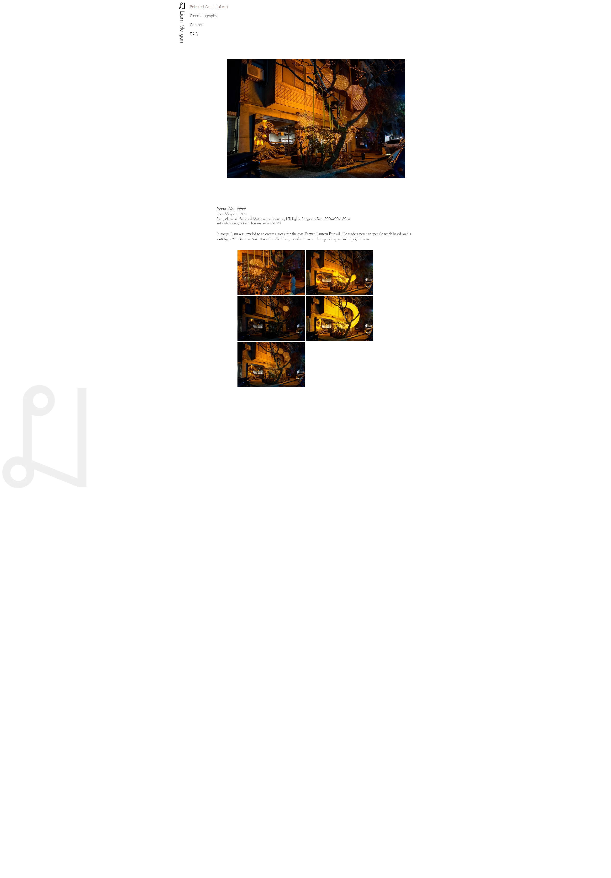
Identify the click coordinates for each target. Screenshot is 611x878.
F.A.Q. (194, 34)
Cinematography (203, 16)
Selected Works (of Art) (209, 7)
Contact (196, 25)
